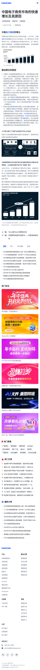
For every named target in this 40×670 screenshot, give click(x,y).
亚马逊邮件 (6, 449)
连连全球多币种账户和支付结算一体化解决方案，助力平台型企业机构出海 (18, 470)
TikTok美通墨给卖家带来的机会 (13, 279)
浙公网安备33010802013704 (10, 667)
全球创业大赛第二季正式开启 (11, 410)
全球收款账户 (6, 558)
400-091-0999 (9, 645)
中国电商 (22, 21)
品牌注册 (22, 446)
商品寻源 (4, 585)
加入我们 (4, 635)
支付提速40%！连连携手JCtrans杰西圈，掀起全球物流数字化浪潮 (18, 481)
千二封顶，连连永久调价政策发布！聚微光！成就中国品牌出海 (18, 492)
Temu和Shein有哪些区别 (17, 232)
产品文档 (4, 603)
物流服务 (24, 118)
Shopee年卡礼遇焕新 (8, 336)
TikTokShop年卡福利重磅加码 (11, 361)
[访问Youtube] (16, 654)
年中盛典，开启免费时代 (10, 311)
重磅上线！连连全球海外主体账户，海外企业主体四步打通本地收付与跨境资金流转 (18, 467)
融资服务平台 (6, 588)
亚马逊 (7, 171)
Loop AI (4, 581)
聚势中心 (24, 610)
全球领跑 (4, 575)
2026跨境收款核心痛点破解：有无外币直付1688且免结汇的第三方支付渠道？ (20, 264)
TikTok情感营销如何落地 (11, 267)
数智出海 (24, 603)
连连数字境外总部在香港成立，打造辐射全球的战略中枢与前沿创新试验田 (18, 478)
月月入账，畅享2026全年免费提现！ (13, 435)
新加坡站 (14, 446)
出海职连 (4, 595)
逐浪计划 (24, 606)
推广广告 (15, 449)
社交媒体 (27, 113)
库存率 (29, 449)
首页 (6, 3)
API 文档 (4, 606)
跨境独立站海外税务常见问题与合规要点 (16, 276)
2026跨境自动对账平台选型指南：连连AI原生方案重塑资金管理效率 (20, 258)
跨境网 (14, 99)
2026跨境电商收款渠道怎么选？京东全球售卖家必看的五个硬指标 (20, 252)
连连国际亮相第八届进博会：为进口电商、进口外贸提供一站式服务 (18, 488)
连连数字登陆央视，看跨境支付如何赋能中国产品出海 (18, 495)
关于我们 (4, 628)
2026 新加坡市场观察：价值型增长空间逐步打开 (18, 474)
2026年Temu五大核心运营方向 (13, 270)
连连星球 (4, 568)
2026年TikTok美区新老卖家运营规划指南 (16, 273)
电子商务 (10, 32)
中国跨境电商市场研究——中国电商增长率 (23, 237)
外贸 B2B (24, 561)
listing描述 (14, 452)
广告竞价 (5, 446)
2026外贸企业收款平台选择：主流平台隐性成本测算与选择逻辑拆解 (20, 261)
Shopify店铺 (32, 452)
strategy (30, 446)
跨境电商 (14, 106)
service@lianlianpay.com (13, 648)
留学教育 (24, 565)
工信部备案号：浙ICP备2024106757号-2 (13, 665)
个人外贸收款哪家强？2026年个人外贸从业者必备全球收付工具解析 (20, 255)
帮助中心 (24, 620)
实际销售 (23, 452)
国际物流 (24, 571)
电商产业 (31, 102)
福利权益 (24, 616)
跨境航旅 (24, 568)
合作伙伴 (24, 613)
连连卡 (4, 571)
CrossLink (5, 591)
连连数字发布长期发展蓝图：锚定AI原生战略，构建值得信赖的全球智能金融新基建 (18, 463)
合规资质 (4, 631)
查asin (23, 449)
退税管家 (4, 578)
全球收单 (4, 565)
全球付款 (4, 561)
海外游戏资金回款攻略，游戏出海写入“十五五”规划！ (18, 485)
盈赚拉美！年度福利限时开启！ (12, 386)
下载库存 (5, 452)
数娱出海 (24, 575)
